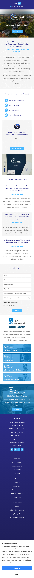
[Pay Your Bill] (17, 358)
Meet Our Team (17, 486)
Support (17, 506)
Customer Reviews (17, 490)
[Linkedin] (22, 449)
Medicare (17, 473)
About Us (17, 482)
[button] (19, 3)
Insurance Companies (17, 493)
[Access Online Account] (17, 377)
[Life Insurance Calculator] (17, 367)
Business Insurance (17, 466)
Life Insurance (17, 470)
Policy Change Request (17, 514)
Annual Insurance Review (17, 517)
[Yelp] (18, 449)
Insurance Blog (17, 497)
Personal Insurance (17, 462)
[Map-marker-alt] (12, 449)
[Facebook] (15, 449)
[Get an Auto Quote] (17, 348)
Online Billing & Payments (17, 510)
